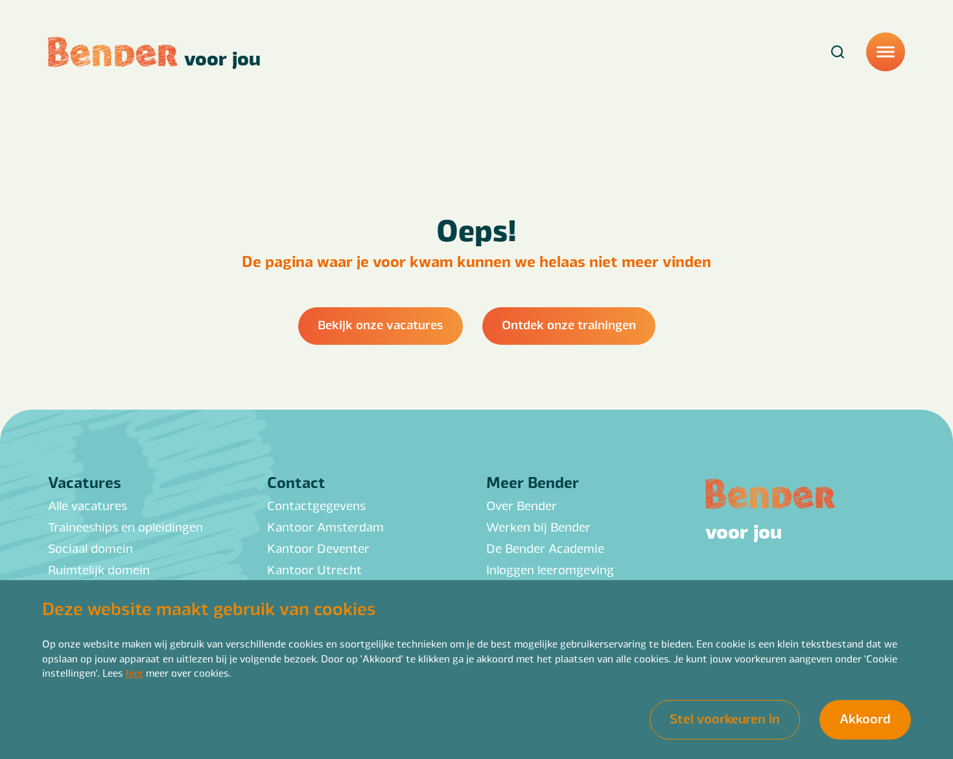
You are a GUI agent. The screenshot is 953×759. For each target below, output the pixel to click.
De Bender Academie (545, 547)
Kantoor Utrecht (314, 569)
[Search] (837, 52)
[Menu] (885, 51)
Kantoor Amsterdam (325, 526)
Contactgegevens (316, 504)
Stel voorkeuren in (725, 718)
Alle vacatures (87, 504)
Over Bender (521, 504)
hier (134, 672)
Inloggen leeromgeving (550, 569)
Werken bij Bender (538, 526)
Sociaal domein (90, 547)
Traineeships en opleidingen (125, 526)
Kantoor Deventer (318, 547)
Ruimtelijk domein (99, 569)
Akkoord (865, 718)
